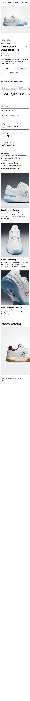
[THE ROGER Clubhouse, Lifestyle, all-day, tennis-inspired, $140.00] (5, 88)
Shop (4, 2)
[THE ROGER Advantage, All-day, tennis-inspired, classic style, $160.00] (14, 88)
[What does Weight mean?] (14, 143)
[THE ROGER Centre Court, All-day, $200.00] (23, 88)
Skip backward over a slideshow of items (16, 384)
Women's (8, 68)
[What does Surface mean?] (14, 124)
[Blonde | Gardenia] (8, 39)
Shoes (16, 2)
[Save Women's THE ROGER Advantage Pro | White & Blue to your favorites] (27, 46)
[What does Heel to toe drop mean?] (21, 133)
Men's (21, 68)
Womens (10, 2)
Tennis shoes (24, 2)
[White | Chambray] (3, 39)
